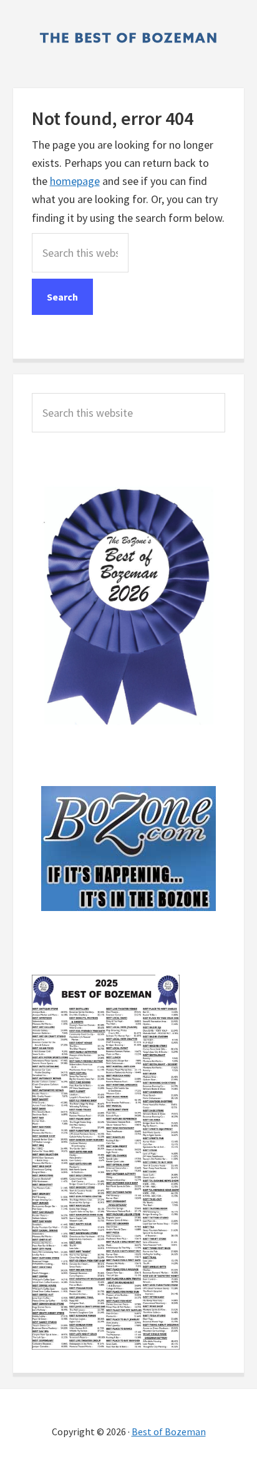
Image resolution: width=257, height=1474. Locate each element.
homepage (75, 181)
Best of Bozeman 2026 (128, 37)
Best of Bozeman (169, 1431)
